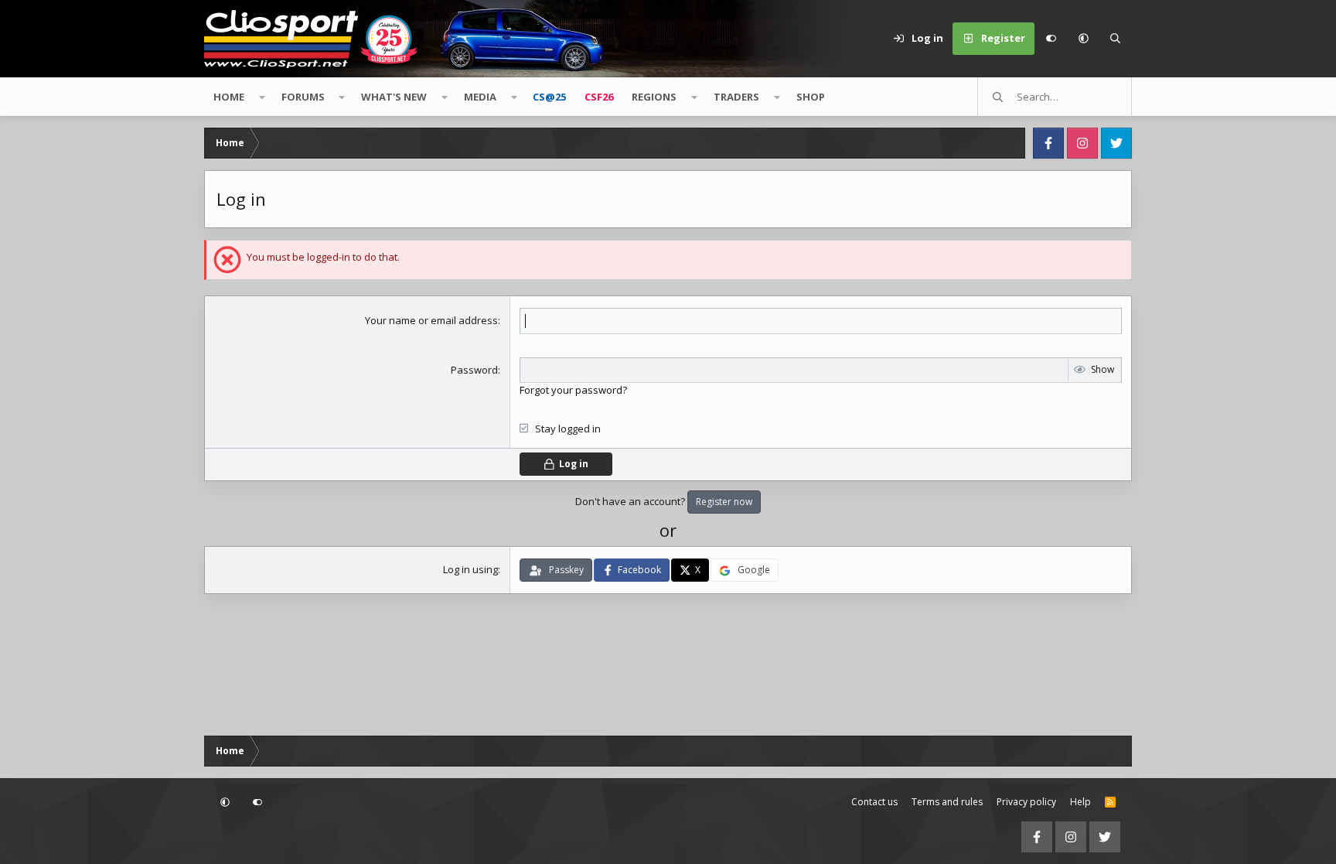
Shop (810, 97)
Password (474, 370)
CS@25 (549, 97)
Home (228, 97)
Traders (736, 97)
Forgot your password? (573, 390)
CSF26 (598, 97)
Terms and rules (947, 801)
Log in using (470, 569)
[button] (1083, 38)
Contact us (874, 801)
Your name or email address (431, 320)
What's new (394, 97)
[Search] (1115, 38)
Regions (654, 97)
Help (1080, 801)
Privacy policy (1026, 801)
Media (480, 97)
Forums (303, 97)
